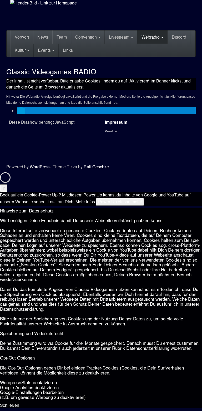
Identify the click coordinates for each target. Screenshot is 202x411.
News (42, 37)
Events (45, 50)
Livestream (119, 37)
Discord (179, 37)
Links (68, 50)
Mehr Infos (85, 202)
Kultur (21, 50)
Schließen (9, 405)
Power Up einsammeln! (120, 202)
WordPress (40, 167)
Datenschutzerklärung (21, 308)
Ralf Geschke (96, 167)
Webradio (151, 37)
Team (62, 37)
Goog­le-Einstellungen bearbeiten (32, 392)
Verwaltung (111, 131)
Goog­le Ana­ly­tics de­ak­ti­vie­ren (29, 387)
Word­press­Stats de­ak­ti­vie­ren (28, 382)
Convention (86, 37)
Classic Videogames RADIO (51, 71)
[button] (21, 111)
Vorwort (22, 37)
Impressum (116, 122)
